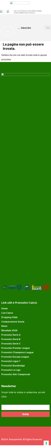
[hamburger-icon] (48, 28)
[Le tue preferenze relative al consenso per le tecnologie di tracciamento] (46, 443)
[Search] (9, 31)
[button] (4, 19)
